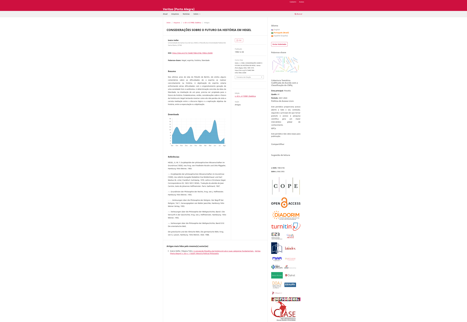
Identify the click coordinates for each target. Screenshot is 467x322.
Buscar (299, 14)
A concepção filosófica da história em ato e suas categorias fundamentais (223, 251)
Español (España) (281, 35)
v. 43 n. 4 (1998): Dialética (192, 22)
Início (169, 22)
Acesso (301, 2)
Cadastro (293, 2)
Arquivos (175, 14)
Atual (165, 14)
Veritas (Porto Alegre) (178, 9)
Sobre (196, 14)
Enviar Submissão (279, 44)
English (277, 29)
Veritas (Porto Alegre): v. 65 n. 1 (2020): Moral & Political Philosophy (215, 252)
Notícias (186, 14)
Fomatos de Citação (244, 77)
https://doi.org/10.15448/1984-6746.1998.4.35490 (192, 53)
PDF (240, 40)
